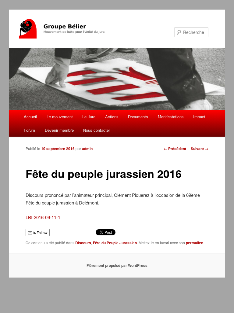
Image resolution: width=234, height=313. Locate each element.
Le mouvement (60, 117)
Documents (138, 117)
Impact (199, 117)
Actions (112, 117)
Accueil (30, 117)
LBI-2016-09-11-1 (43, 217)
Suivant (199, 148)
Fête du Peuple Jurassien (115, 242)
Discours (83, 242)
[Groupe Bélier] (76, 29)
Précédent (175, 148)
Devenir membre (59, 130)
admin (87, 148)
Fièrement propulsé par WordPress (117, 265)
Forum (29, 130)
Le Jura (88, 117)
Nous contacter (96, 130)
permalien (194, 242)
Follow (42, 232)
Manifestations (171, 117)
